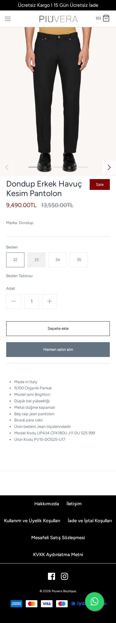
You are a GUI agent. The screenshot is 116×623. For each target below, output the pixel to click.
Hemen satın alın (58, 349)
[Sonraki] (109, 167)
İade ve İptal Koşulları (90, 520)
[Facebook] (51, 576)
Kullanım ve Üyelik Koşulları (32, 520)
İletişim (74, 503)
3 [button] (58, 167)
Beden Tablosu (19, 275)
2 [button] (46, 167)
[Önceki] (7, 167)
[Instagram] (64, 576)
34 (57, 259)
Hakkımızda (46, 503)
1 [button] (33, 167)
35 (79, 259)
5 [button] (83, 167)
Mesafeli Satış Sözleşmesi (58, 537)
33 (36, 259)
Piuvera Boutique (64, 591)
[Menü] (7, 18)
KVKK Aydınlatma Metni (58, 554)
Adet (10, 288)
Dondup (26, 222)
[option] (58, 101)
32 (15, 259)
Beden (12, 247)
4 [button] (70, 167)
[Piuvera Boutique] (58, 19)
